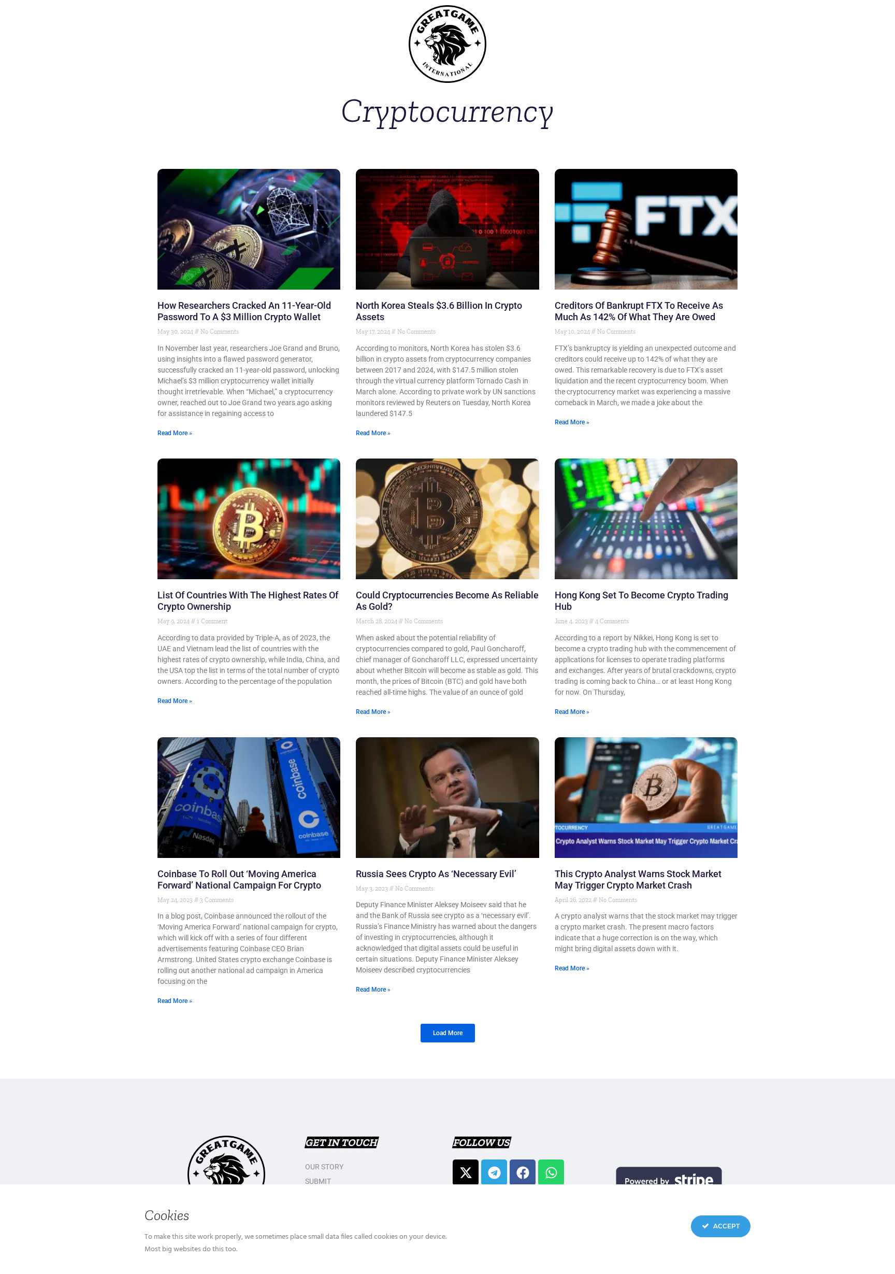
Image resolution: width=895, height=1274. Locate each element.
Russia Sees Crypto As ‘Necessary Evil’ (436, 873)
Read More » (174, 433)
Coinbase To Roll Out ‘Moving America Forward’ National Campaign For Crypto (239, 879)
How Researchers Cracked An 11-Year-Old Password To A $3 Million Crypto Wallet (244, 311)
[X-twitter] (466, 1172)
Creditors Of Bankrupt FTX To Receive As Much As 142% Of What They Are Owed (639, 311)
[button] (448, 1033)
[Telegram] (494, 1172)
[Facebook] (523, 1172)
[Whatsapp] (551, 1172)
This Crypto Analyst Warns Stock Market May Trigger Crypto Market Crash (638, 879)
